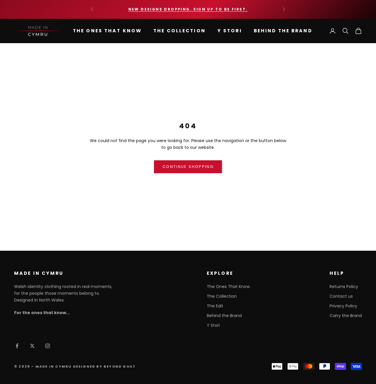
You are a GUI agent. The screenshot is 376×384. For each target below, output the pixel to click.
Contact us (341, 296)
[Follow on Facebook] (17, 346)
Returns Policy (344, 286)
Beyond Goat (120, 366)
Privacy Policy (343, 306)
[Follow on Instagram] (48, 346)
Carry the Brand (346, 316)
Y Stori (229, 31)
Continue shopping (188, 166)
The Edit (215, 306)
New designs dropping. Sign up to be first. (188, 9)
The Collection (179, 31)
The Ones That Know (107, 31)
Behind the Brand (283, 31)
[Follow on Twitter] (32, 346)
